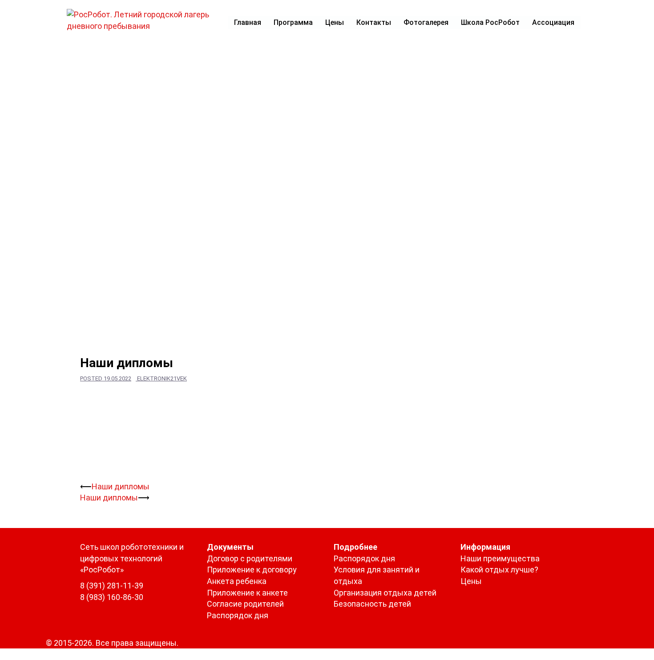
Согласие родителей (245, 603)
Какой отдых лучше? (499, 569)
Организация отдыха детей (385, 592)
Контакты (373, 22)
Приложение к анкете (247, 592)
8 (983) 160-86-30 (111, 597)
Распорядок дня (237, 615)
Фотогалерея (426, 22)
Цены (334, 22)
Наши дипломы (120, 486)
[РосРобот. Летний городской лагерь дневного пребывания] (143, 19)
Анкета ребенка (236, 581)
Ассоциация (553, 22)
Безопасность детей (372, 603)
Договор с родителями (249, 558)
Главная (247, 22)
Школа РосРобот (490, 22)
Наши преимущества (500, 558)
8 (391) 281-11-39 (111, 585)
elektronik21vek (162, 378)
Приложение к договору (252, 569)
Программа (293, 22)
